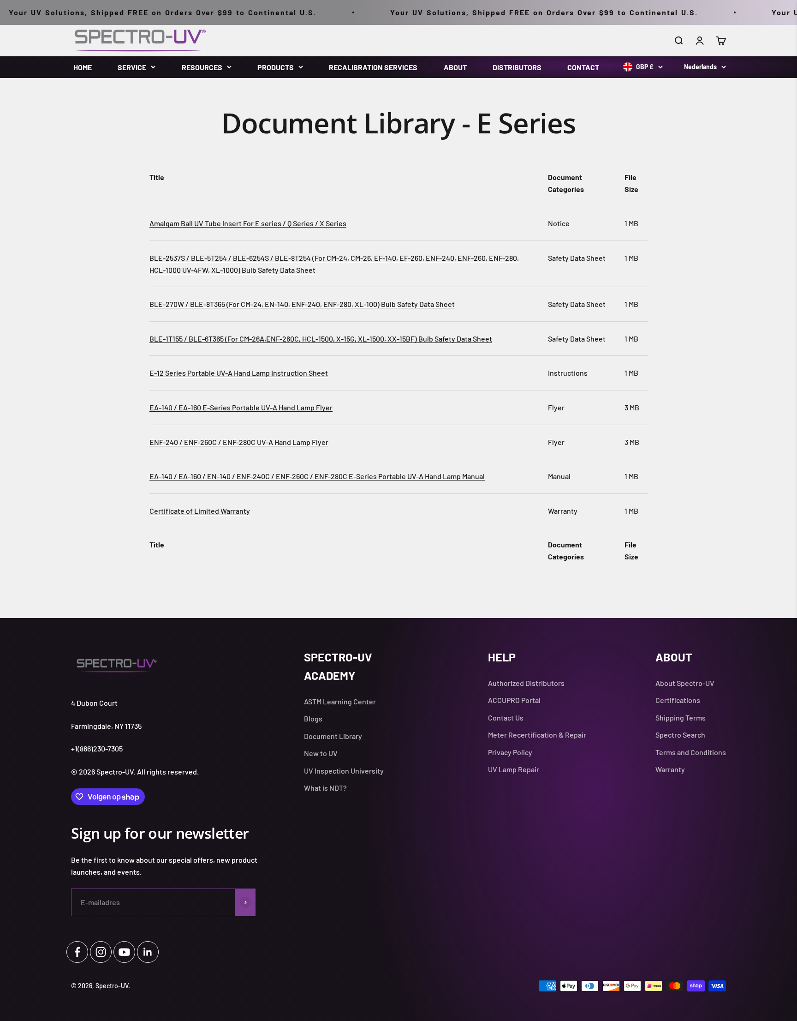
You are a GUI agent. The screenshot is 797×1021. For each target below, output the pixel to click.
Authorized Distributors (526, 683)
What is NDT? (325, 787)
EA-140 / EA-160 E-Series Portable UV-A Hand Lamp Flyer (241, 407)
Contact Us (505, 717)
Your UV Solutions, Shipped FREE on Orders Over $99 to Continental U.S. (523, 12)
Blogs (313, 718)
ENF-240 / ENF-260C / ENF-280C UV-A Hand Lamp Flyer (238, 442)
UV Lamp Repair (513, 769)
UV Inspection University (344, 770)
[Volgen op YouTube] (124, 952)
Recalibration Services (373, 67)
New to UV (321, 753)
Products (275, 67)
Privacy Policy (510, 752)
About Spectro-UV (684, 683)
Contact (583, 67)
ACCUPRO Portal (514, 700)
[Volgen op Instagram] (101, 952)
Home (82, 67)
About (455, 67)
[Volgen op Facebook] (77, 952)
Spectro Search (680, 734)
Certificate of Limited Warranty (199, 510)
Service (132, 67)
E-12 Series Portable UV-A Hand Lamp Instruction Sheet (238, 372)
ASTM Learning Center (340, 701)
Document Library (333, 736)
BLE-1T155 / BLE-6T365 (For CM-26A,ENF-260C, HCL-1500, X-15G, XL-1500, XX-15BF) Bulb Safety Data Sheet (320, 338)
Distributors (517, 67)
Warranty (670, 769)
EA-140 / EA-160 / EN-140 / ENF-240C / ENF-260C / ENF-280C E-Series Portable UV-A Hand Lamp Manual (317, 476)
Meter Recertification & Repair (537, 734)
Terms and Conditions (690, 752)
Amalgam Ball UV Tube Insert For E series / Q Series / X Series (247, 223)
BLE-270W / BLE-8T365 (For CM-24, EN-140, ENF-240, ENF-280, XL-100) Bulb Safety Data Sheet (302, 304)
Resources (202, 67)
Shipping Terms (680, 717)
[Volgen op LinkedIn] (148, 952)
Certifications (677, 700)
